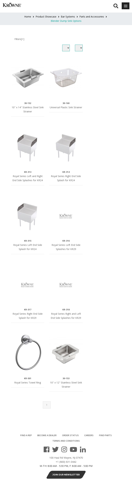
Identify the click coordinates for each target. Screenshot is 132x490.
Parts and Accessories (91, 16)
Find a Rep (26, 435)
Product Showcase (46, 16)
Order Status (70, 435)
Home (27, 16)
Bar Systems (68, 16)
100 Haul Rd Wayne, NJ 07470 (66, 457)
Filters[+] (19, 39)
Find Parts (105, 435)
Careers (89, 435)
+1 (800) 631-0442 (66, 461)
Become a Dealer (47, 435)
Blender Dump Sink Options (66, 20)
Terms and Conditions (66, 440)
